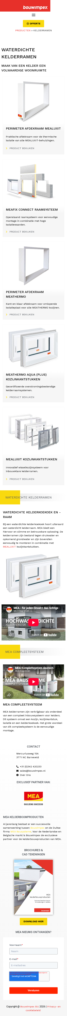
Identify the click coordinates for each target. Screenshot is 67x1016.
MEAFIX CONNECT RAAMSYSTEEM (32, 209)
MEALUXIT (9, 546)
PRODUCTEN (23, 30)
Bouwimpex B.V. (29, 1006)
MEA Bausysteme (20, 831)
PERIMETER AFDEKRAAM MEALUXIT (33, 128)
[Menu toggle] (34, 15)
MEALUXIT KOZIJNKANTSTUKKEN (31, 459)
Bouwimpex (37, 827)
